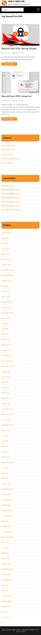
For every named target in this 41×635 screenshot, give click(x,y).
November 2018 (7, 537)
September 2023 (7, 366)
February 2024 (6, 345)
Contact (18, 629)
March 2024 (5, 340)
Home (3, 629)
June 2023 (5, 377)
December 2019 (7, 516)
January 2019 (6, 526)
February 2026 (6, 260)
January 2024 (6, 350)
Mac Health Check (8, 150)
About (13, 629)
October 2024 (6, 308)
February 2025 (6, 302)
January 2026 (6, 265)
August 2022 (6, 430)
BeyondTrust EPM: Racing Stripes (18, 48)
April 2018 (5, 558)
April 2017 (5, 590)
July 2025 (4, 286)
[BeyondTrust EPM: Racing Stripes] (20, 35)
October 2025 (6, 281)
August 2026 (6, 233)
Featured (8, 629)
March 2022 (5, 457)
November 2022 (7, 414)
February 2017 (6, 596)
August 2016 (6, 606)
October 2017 (6, 574)
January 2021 (6, 484)
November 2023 (7, 361)
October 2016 (6, 601)
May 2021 (4, 473)
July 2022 (4, 436)
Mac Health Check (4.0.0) (10, 198)
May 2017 (4, 585)
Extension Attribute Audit (10, 159)
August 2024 (6, 318)
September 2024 (7, 313)
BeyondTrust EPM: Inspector (16, 96)
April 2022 (5, 452)
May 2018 (4, 553)
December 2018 (7, 532)
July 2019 (4, 521)
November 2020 (7, 489)
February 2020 (6, 510)
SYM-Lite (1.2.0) (7, 186)
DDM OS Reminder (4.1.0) (10, 194)
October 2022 (6, 420)
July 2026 (4, 238)
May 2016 (4, 612)
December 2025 (7, 270)
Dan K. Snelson (16, 1)
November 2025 (7, 276)
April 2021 (5, 478)
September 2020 (7, 500)
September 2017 (7, 580)
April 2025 (5, 291)
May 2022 (4, 446)
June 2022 (5, 441)
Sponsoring (25, 629)
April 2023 (5, 388)
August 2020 (6, 505)
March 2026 (5, 254)
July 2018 (4, 542)
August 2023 (6, 372)
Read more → (9, 64)
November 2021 (7, 462)
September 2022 (7, 425)
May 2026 (4, 244)
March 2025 (5, 297)
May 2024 (4, 334)
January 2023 (6, 404)
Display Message (7, 163)
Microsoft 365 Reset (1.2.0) (11, 210)
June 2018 (5, 548)
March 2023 (5, 393)
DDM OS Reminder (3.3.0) (10, 206)
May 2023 (4, 382)
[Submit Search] (21, 10)
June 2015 (5, 617)
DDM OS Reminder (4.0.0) (10, 202)
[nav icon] (38, 10)
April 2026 (5, 249)
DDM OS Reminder (8, 146)
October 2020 (6, 494)
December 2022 (7, 409)
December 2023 (7, 356)
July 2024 (4, 324)
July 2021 (4, 468)
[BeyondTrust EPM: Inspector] (20, 82)
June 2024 (5, 329)
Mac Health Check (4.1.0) (10, 190)
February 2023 (6, 398)
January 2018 (6, 564)
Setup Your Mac (7, 154)
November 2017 (7, 569)
